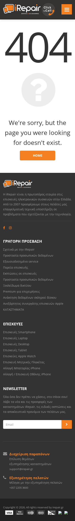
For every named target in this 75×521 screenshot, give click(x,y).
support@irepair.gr (21, 469)
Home (37, 155)
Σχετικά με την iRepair (19, 249)
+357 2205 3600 (18, 487)
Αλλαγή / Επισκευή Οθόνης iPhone (27, 374)
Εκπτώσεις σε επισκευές (20, 273)
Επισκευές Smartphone (19, 332)
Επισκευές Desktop (16, 344)
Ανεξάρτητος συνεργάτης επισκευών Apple (33, 303)
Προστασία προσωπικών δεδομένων (28, 255)
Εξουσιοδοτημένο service (20, 261)
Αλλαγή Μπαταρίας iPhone (21, 368)
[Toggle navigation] (66, 9)
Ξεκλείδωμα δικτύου (17, 285)
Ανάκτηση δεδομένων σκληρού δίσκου (29, 297)
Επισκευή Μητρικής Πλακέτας (24, 362)
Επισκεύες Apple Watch (19, 356)
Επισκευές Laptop (15, 338)
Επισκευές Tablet (15, 350)
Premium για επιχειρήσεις (21, 291)
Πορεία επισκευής (15, 267)
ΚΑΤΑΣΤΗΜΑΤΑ (13, 309)
